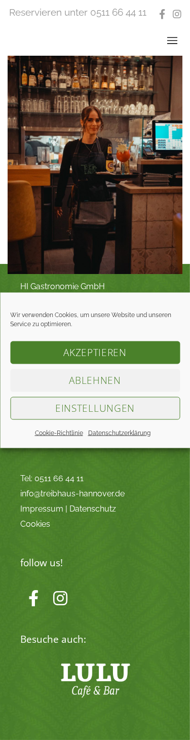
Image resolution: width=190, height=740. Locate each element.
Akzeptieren (95, 352)
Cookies (35, 524)
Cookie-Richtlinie (59, 432)
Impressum (41, 509)
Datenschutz (92, 509)
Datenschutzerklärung (119, 432)
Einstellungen (95, 408)
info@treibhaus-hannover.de (72, 493)
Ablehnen (95, 380)
